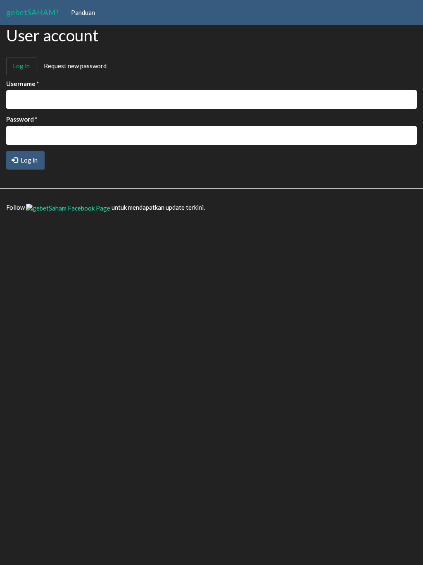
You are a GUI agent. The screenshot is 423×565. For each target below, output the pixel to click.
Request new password (75, 65)
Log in (24, 68)
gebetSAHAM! (32, 12)
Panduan (83, 12)
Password (22, 119)
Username (22, 83)
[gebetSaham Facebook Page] (68, 207)
